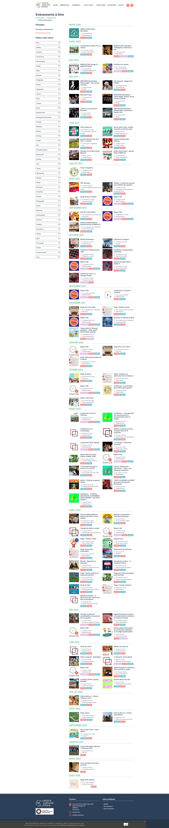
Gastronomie (40, 154)
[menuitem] (55, 5)
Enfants (39, 131)
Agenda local (51, 18)
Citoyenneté (40, 89)
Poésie (38, 205)
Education (39, 126)
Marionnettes (40, 173)
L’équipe (106, 804)
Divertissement (41, 112)
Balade (38, 66)
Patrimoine (40, 187)
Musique (39, 178)
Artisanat (39, 52)
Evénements (40, 18)
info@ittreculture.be (78, 815)
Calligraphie (40, 80)
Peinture (39, 196)
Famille (39, 140)
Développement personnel (44, 117)
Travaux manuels (41, 252)
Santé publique (41, 215)
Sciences (39, 219)
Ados (38, 42)
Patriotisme (40, 192)
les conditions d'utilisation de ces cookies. (71, 825)
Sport (38, 238)
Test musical (40, 243)
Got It (126, 824)
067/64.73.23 (76, 812)
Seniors (39, 233)
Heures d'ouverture (109, 808)
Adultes (39, 47)
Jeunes (39, 168)
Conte (38, 98)
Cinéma (39, 84)
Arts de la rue (40, 56)
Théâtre (39, 247)
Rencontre (39, 210)
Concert (39, 94)
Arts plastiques (41, 61)
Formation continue (42, 150)
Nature (38, 182)
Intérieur (39, 159)
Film (38, 145)
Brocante (39, 75)
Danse (38, 108)
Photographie (40, 201)
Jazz (38, 164)
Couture (39, 103)
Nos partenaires (108, 806)
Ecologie (39, 122)
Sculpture (39, 224)
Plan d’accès (75, 809)
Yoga (38, 257)
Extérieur (39, 136)
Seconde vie (40, 229)
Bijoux (38, 70)
